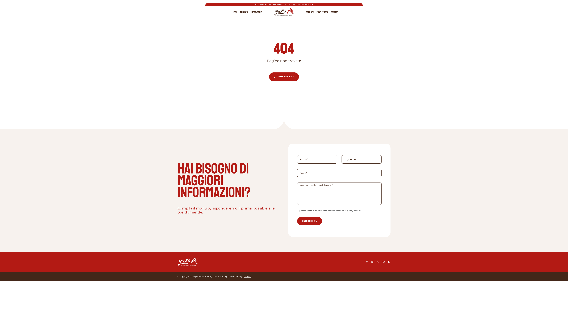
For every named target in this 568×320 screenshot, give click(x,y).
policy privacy (354, 210)
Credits (247, 276)
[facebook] (367, 262)
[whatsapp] (378, 262)
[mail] (383, 262)
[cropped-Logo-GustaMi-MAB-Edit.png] (284, 9)
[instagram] (372, 262)
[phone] (389, 262)
